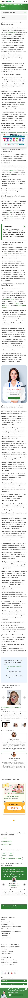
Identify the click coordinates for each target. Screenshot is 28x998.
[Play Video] (14, 697)
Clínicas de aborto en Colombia (9, 962)
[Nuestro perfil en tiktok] (8, 974)
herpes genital (7, 253)
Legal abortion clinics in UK (8, 964)
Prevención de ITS (7, 844)
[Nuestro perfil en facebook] (2, 974)
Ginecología (4, 935)
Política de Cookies (6, 953)
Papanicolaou (9, 216)
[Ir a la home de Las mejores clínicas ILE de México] (8, 1)
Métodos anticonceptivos (7, 928)
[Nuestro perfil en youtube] (12, 974)
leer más (23, 894)
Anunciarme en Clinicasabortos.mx (10, 946)
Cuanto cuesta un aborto (7, 924)
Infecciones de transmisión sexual (12, 858)
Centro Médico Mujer (14, 885)
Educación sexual (6, 938)
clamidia (4, 305)
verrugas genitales (12, 170)
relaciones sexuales (11, 32)
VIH (8, 212)
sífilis (11, 212)
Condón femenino (7, 841)
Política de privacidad (7, 951)
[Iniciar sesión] (22, 1)
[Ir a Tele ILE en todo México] (14, 789)
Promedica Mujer (7, 798)
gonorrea (17, 303)
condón (22, 104)
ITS (4, 854)
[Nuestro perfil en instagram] (5, 974)
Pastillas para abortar (6, 922)
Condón (4, 838)
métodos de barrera (9, 299)
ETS (11, 854)
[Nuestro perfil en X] (15, 974)
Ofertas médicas (5, 933)
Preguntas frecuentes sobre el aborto (11, 926)
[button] (6, 724)
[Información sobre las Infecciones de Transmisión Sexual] (14, 139)
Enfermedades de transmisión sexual (11, 931)
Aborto (3, 919)
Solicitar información (14, 398)
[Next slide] (24, 697)
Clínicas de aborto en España (9, 960)
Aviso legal (4, 949)
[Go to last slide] (3, 697)
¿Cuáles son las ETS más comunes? (11, 707)
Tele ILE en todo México (11, 796)
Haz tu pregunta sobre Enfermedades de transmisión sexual (14, 907)
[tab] (13, 820)
